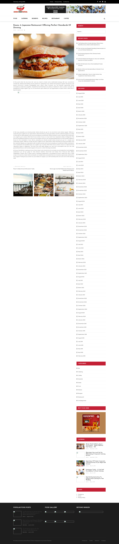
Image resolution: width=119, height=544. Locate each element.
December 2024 (82, 147)
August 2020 (81, 313)
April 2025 (80, 133)
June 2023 (81, 208)
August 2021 (81, 277)
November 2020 (82, 302)
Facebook (84, 540)
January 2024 (81, 183)
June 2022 (81, 248)
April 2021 (80, 284)
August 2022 (81, 241)
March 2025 (81, 136)
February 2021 (81, 291)
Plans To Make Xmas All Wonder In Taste (23, 169)
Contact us (66, 2)
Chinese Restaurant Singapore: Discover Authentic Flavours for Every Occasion (91, 59)
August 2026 (81, 93)
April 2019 (80, 352)
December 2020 (82, 298)
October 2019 (81, 331)
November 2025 (82, 118)
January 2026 (81, 115)
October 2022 (81, 233)
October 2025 (81, 122)
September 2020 (82, 309)
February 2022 (82, 262)
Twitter (91, 540)
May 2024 (80, 169)
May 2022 (80, 251)
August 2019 (81, 338)
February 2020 (82, 316)
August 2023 (81, 201)
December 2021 (82, 269)
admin (14, 30)
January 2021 (81, 295)
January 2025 (81, 143)
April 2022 (80, 255)
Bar (79, 368)
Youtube (103, 540)
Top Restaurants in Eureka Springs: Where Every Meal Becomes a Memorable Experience (90, 44)
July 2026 (80, 97)
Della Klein (25, 525)
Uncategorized (82, 400)
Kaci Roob (38, 193)
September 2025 (82, 125)
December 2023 (82, 187)
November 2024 (82, 151)
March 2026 (81, 111)
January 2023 (81, 223)
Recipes (44, 18)
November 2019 (82, 327)
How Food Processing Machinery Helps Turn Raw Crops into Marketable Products (91, 80)
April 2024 (80, 172)
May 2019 (80, 349)
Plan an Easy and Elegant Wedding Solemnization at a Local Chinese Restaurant (91, 49)
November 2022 (82, 230)
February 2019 (81, 356)
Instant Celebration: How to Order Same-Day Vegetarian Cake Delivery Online (90, 75)
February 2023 (82, 219)
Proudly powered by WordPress (21, 540)
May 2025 (80, 129)
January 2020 (81, 320)
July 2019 (80, 341)
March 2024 (81, 176)
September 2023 (82, 197)
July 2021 (80, 280)
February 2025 (82, 140)
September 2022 (82, 237)
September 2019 (82, 334)
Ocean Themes (47, 540)
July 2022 (80, 244)
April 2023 (80, 212)
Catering (24, 18)
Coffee (66, 18)
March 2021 (81, 287)
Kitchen (80, 390)
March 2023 (81, 215)
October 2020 (81, 305)
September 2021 (82, 273)
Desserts (35, 18)
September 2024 (82, 154)
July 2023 (80, 205)
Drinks (79, 382)
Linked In (97, 540)
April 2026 (80, 107)
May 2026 (80, 104)
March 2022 (81, 259)
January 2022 (81, 266)
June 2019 (80, 345)
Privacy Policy (58, 2)
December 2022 (82, 226)
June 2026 (81, 100)
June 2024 (81, 165)
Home (51, 2)
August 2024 (81, 158)
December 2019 (82, 323)
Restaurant (56, 18)
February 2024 (82, 179)
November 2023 (82, 190)
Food (15, 18)
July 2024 (80, 161)
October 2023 (81, 194)
